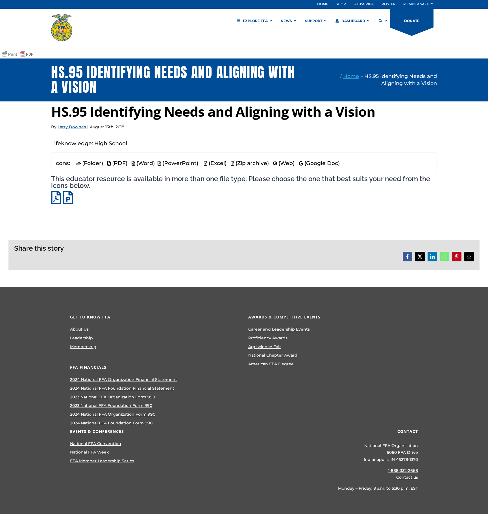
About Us (79, 329)
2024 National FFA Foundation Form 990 (111, 423)
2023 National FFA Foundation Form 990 (111, 405)
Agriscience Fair (264, 346)
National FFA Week (89, 452)
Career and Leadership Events (279, 329)
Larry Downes (72, 126)
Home (351, 76)
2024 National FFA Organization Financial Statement (123, 379)
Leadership (81, 338)
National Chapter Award (272, 355)
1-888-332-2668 (403, 470)
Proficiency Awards (267, 338)
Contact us (407, 477)
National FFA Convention (95, 443)
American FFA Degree (271, 363)
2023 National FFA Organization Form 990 (112, 397)
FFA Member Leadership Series (102, 460)
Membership (83, 346)
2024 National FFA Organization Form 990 (112, 414)
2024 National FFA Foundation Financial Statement (122, 388)
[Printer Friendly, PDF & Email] (17, 54)
